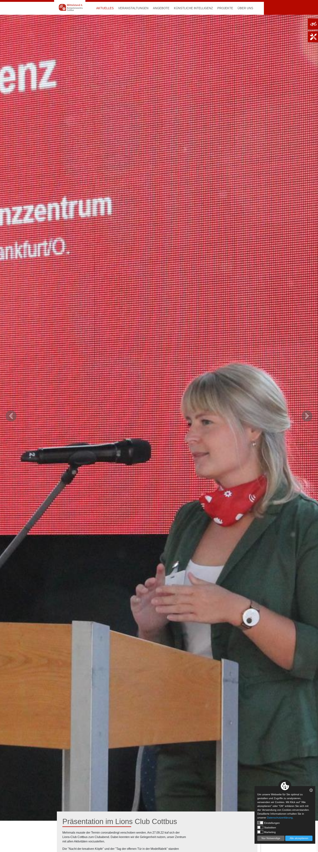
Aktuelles (105, 8)
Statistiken (270, 827)
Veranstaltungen (133, 8)
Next (306, 415)
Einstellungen (272, 822)
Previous (11, 415)
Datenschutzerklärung (280, 817)
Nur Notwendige (271, 838)
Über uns (245, 8)
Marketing (270, 832)
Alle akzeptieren (299, 838)
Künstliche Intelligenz (193, 8)
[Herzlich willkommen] (70, 7)
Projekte (225, 8)
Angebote (161, 8)
